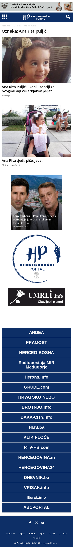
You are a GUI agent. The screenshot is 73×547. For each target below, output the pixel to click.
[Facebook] (30, 523)
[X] (36, 523)
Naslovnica (6, 25)
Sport (42, 533)
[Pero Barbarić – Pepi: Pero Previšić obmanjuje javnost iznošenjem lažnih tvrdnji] (36, 204)
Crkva (52, 533)
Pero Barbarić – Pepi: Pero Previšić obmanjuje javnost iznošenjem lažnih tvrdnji (34, 219)
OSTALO (63, 533)
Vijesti (22, 533)
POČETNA (10, 533)
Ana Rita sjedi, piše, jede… (23, 160)
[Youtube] (43, 523)
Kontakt (36, 537)
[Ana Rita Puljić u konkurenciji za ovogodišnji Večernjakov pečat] (36, 60)
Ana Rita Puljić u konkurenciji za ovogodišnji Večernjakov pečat (28, 89)
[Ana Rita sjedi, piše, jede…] (36, 131)
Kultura (32, 533)
